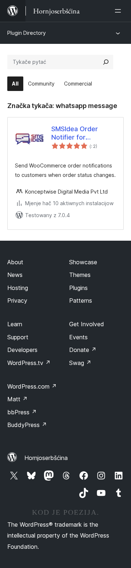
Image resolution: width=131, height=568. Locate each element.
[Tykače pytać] (106, 62)
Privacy (17, 300)
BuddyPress (27, 424)
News (15, 274)
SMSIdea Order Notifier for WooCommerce (75, 133)
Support (17, 337)
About (15, 262)
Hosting (17, 287)
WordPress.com (32, 386)
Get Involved (86, 324)
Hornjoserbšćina (46, 457)
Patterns (80, 300)
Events (78, 337)
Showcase (83, 262)
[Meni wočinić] (119, 11)
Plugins (78, 287)
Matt (17, 399)
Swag (80, 362)
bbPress (22, 412)
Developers (22, 349)
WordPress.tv (29, 362)
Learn (14, 324)
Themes (80, 274)
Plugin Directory (26, 33)
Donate (82, 349)
